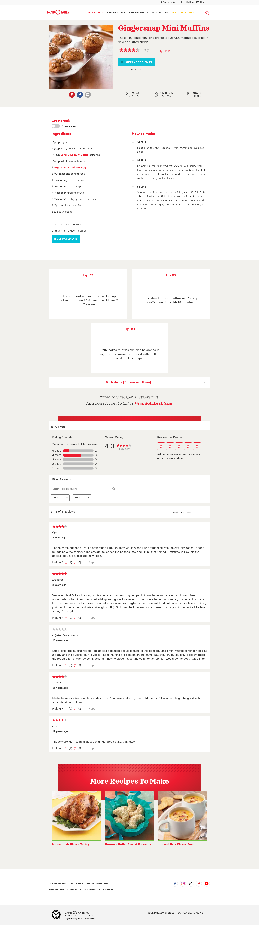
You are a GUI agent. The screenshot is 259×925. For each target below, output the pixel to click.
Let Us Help (76, 883)
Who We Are (160, 12)
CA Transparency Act (190, 913)
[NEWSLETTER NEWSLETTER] (212, 6)
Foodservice (92, 890)
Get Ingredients (138, 62)
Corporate (74, 890)
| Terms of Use (89, 918)
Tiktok (191, 884)
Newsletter (56, 890)
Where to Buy (57, 883)
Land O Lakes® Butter (74, 155)
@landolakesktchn (153, 403)
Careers (108, 890)
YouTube (207, 884)
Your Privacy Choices (161, 913)
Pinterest (72, 95)
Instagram (183, 884)
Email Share (88, 95)
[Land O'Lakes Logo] (58, 12)
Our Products (138, 12)
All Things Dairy (183, 12)
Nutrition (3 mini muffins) (128, 382)
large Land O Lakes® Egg (70, 167)
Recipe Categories (97, 883)
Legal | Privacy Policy (74, 918)
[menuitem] (95, 12)
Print (168, 51)
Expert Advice (116, 12)
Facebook (80, 95)
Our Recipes (95, 12)
